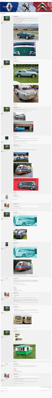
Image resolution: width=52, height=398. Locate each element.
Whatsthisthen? (3, 13)
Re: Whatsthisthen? (15, 16)
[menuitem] (2, 11)
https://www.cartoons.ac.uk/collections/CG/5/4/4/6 (18, 283)
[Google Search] (5, 1)
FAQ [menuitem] (0, 11)
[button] (42, 14)
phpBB (2, 390)
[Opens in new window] (25, 220)
